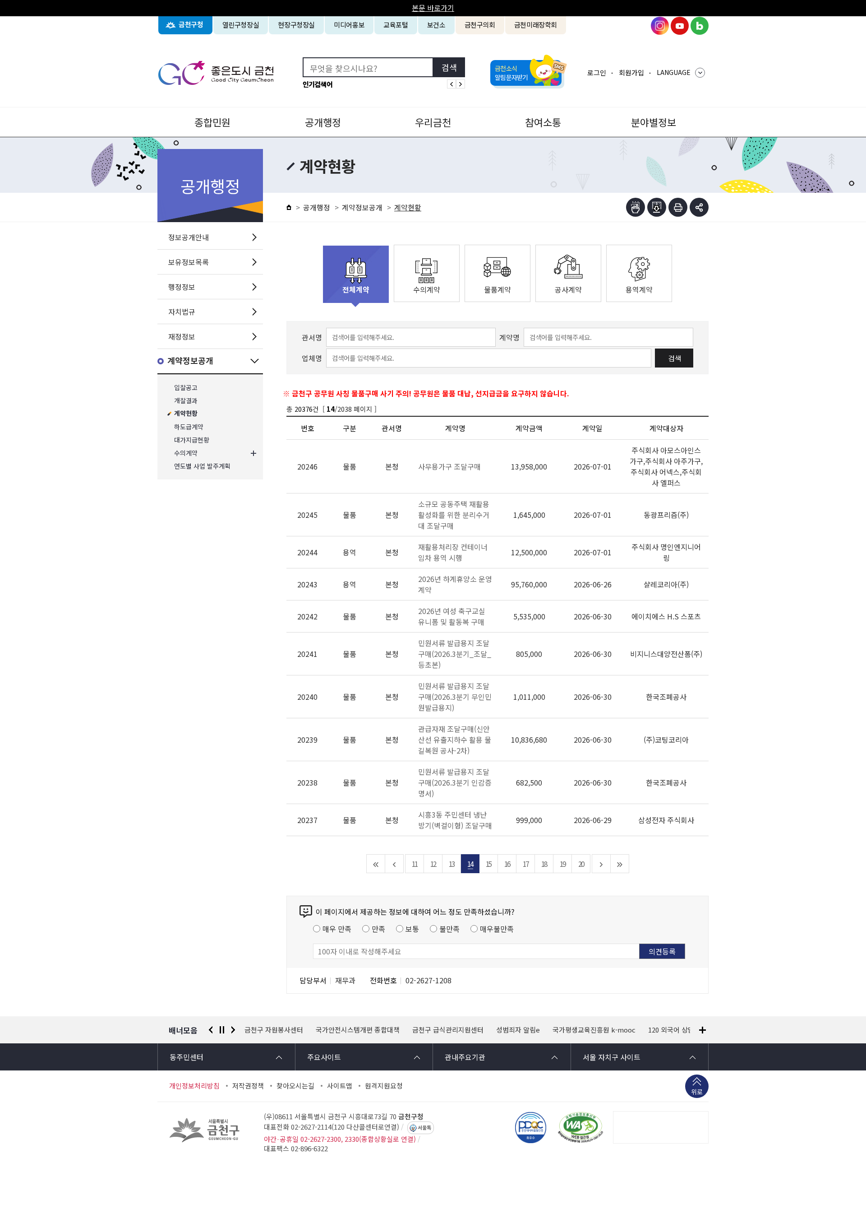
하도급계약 (188, 427)
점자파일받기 (656, 207)
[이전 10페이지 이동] (394, 863)
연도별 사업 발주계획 (202, 466)
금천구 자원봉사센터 (273, 1030)
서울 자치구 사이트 (611, 1057)
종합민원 (212, 122)
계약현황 (186, 414)
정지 (222, 1029)
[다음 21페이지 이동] (601, 863)
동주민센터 (186, 1057)
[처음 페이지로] (376, 863)
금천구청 (191, 24)
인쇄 (677, 207)
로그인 (596, 72)
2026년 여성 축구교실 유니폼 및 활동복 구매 (451, 616)
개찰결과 (186, 401)
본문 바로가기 (433, 7)
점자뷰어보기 (635, 207)
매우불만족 (497, 928)
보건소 (436, 24)
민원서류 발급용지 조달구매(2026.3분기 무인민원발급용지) (455, 696)
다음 (233, 1029)
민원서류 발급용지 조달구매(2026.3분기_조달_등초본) (454, 653)
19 (562, 864)
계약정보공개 (190, 361)
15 (488, 864)
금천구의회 (480, 24)
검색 (675, 358)
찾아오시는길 (295, 1086)
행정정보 (181, 286)
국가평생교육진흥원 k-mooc (594, 1030)
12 (433, 864)
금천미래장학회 (535, 24)
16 (507, 864)
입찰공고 (186, 387)
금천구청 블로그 (700, 26)
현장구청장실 (296, 24)
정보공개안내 (188, 237)
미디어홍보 (349, 24)
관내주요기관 (465, 1057)
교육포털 (395, 24)
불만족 (449, 928)
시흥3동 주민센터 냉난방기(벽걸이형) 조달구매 (455, 820)
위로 (697, 1091)
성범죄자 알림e (518, 1030)
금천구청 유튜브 (680, 26)
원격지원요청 (384, 1086)
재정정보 (181, 336)
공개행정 (323, 122)
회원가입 (631, 72)
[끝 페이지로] (620, 863)
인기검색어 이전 (451, 83)
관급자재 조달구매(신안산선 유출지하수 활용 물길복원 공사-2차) (454, 739)
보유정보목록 (188, 261)
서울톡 (424, 1128)
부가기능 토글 (699, 207)
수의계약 (186, 453)
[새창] (580, 1127)
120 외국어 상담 (671, 1030)
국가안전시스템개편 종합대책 (358, 1030)
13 (451, 864)
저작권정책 (248, 1086)
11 (414, 864)
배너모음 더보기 (702, 1030)
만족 (378, 928)
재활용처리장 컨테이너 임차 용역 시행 (453, 552)
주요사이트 (324, 1057)
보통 (412, 928)
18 (544, 864)
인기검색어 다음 (460, 83)
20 (581, 864)
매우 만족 (336, 928)
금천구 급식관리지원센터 (448, 1030)
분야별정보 (653, 122)
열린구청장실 (240, 24)
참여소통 (543, 122)
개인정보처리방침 (194, 1086)
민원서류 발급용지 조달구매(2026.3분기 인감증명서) (455, 782)
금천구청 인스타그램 (660, 26)
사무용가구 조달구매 (449, 466)
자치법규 (181, 311)
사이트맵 (339, 1086)
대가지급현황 (191, 440)
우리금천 (433, 122)
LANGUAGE (674, 72)
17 (525, 864)
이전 (210, 1029)
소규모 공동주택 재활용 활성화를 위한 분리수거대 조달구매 (453, 514)
